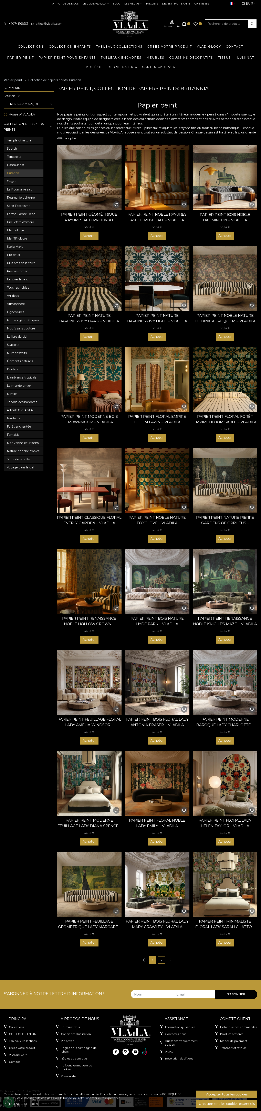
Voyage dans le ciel (20, 467)
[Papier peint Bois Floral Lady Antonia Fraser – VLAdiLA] (157, 682)
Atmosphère (16, 304)
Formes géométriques (23, 320)
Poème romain (18, 271)
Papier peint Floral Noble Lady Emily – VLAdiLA (157, 823)
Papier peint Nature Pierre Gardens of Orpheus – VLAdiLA (225, 520)
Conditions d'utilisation (76, 1034)
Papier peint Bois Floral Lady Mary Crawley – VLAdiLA (157, 924)
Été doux (13, 255)
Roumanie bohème (21, 197)
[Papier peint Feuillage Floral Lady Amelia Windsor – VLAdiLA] (89, 682)
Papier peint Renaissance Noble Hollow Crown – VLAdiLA (89, 621)
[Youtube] (135, 1051)
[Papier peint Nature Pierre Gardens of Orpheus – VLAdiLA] (225, 480)
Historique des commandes (238, 1027)
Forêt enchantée (19, 426)
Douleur (12, 369)
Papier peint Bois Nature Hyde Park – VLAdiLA (157, 621)
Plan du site (68, 1076)
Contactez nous (175, 1034)
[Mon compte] (171, 23)
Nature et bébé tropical (23, 451)
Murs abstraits (17, 353)
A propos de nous (65, 3)
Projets (152, 3)
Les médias (132, 3)
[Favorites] (197, 23)
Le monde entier (19, 386)
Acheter (89, 236)
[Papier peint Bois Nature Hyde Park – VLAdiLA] (157, 581)
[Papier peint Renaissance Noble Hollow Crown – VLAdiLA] (89, 581)
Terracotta (14, 157)
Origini (11, 181)
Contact (234, 46)
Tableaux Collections (119, 46)
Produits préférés (231, 1034)
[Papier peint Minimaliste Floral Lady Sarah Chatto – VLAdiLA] (225, 884)
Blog (116, 3)
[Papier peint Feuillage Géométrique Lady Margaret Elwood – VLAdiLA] (89, 884)
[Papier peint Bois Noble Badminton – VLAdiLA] (225, 177)
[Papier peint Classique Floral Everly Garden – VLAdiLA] (89, 480)
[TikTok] (145, 1051)
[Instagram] (125, 1051)
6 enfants (13, 418)
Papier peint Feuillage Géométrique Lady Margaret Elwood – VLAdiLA (89, 924)
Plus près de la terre (21, 263)
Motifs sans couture (21, 328)
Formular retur (70, 1027)
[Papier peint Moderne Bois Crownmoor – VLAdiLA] (89, 379)
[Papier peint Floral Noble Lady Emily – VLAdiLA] (157, 783)
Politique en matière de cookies (76, 1067)
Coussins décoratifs (191, 57)
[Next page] (170, 960)
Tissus (224, 57)
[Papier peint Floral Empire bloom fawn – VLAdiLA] (157, 379)
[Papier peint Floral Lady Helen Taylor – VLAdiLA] (225, 783)
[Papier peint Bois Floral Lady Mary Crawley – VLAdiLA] (157, 884)
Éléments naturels (20, 361)
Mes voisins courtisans (23, 443)
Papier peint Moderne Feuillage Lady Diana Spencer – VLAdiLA (89, 823)
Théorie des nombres (22, 402)
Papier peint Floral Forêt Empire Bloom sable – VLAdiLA (225, 419)
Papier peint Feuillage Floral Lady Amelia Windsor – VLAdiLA (89, 722)
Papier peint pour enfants (67, 57)
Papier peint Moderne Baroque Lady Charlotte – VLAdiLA (225, 722)
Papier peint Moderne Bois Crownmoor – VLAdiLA (89, 419)
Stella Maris (15, 247)
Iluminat (245, 57)
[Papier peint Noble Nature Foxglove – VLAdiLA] (157, 480)
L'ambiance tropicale (21, 377)
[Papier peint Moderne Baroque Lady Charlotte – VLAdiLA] (225, 682)
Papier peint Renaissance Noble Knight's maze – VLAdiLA (225, 621)
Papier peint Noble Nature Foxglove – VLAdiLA (157, 520)
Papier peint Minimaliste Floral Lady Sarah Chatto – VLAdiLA (225, 924)
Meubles (155, 57)
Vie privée (67, 1041)
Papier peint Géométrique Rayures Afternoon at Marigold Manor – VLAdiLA (89, 217)
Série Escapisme (18, 206)
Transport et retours (233, 1047)
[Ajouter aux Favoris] (116, 205)
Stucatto (13, 345)
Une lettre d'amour (20, 222)
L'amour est (15, 165)
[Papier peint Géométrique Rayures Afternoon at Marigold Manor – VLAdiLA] (89, 177)
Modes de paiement (233, 1041)
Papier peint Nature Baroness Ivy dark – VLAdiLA (89, 318)
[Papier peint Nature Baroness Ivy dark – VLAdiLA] (89, 278)
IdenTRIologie (17, 238)
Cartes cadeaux (158, 67)
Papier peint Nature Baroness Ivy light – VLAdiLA (157, 318)
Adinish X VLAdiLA (20, 410)
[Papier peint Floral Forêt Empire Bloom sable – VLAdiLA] (225, 379)
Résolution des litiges (179, 1058)
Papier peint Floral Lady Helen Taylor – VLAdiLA (225, 823)
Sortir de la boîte (18, 459)
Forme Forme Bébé (21, 214)
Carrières (201, 3)
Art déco (13, 296)
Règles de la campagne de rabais (79, 1049)
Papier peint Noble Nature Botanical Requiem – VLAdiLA (225, 318)
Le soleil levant (17, 279)
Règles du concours (74, 1058)
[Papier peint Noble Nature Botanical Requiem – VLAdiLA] (225, 278)
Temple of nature (19, 140)
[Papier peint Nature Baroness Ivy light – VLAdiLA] (157, 278)
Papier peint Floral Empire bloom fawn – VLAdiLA (157, 419)
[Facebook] (116, 1051)
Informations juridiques (180, 1027)
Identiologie (15, 230)
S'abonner (236, 994)
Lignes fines (15, 312)
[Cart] (186, 23)
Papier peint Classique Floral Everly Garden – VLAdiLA (89, 520)
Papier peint (20, 57)
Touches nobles (18, 287)
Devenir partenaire (176, 3)
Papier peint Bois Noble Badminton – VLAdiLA (225, 217)
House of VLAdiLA (22, 114)
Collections (31, 46)
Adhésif (94, 67)
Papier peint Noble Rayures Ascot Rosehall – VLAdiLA (157, 217)
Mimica (12, 394)
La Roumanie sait (19, 189)
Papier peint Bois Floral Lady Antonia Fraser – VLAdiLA (157, 722)
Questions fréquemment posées (181, 1042)
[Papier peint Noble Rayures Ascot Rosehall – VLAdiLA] (157, 177)
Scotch (12, 148)
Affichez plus (66, 138)
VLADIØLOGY (209, 46)
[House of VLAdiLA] (130, 23)
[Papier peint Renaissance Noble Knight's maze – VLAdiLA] (225, 581)
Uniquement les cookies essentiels (227, 1104)
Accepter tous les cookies (227, 1094)
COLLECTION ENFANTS (70, 46)
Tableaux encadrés (121, 57)
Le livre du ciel (17, 336)
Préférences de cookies (22, 1103)
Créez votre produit (169, 46)
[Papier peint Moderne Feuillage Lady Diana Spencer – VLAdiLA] (89, 783)
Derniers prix (122, 67)
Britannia (9, 95)
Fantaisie (13, 435)
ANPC (169, 1051)
